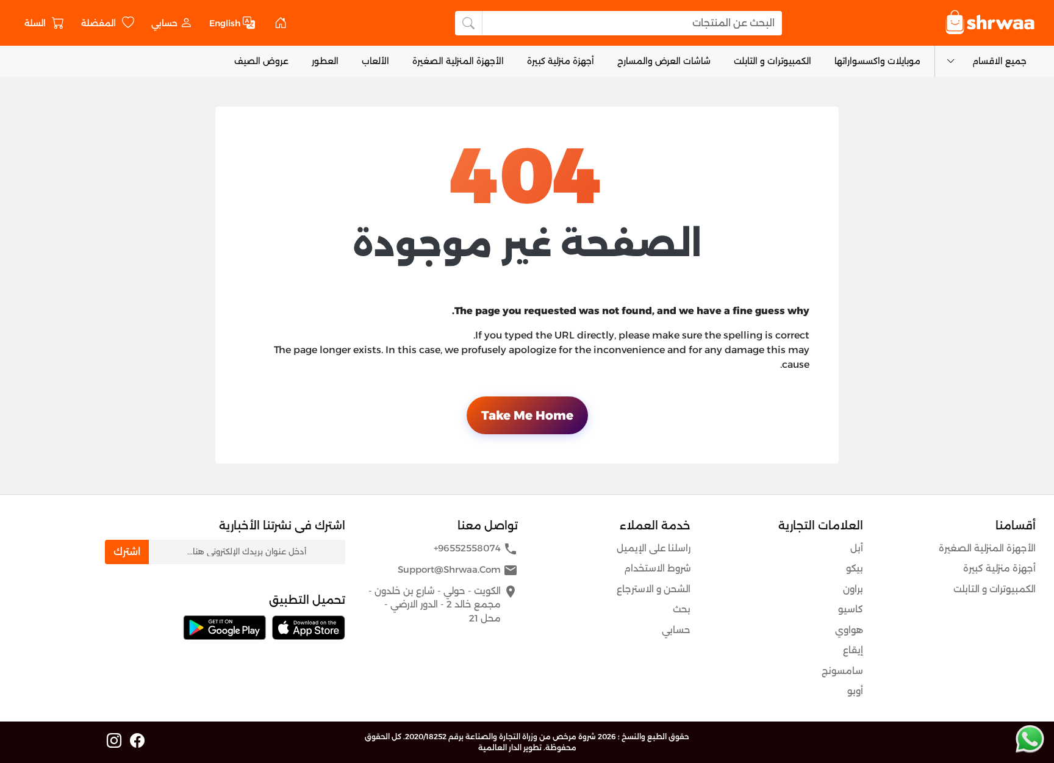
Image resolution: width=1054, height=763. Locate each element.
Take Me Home (527, 415)
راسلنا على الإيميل (653, 548)
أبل (856, 548)
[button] (171, 22)
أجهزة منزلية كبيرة (560, 61)
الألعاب (375, 61)
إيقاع (853, 650)
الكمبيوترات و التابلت (772, 61)
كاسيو (850, 609)
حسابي (676, 630)
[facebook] (137, 741)
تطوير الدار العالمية (510, 747)
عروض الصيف (261, 61)
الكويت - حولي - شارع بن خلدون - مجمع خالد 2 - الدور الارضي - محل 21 (443, 604)
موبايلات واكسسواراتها (877, 61)
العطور (325, 61)
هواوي (849, 630)
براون (853, 589)
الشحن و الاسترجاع (653, 589)
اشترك (126, 551)
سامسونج (842, 670)
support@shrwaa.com (458, 570)
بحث (681, 609)
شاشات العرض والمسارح (664, 61)
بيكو (854, 568)
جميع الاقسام (999, 61)
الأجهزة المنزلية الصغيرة (458, 61)
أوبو (855, 691)
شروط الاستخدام (657, 568)
